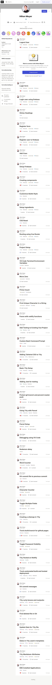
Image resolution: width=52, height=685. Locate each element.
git (21, 399)
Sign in (40, 76)
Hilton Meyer (22, 39)
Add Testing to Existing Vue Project (34, 328)
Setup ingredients (27, 207)
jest (21, 384)
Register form (25, 126)
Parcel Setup (25, 424)
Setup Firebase (25, 167)
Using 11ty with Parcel (28, 411)
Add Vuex (23, 153)
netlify (27, 560)
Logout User (24, 42)
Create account (46, 2)
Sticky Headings (26, 113)
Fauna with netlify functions (31, 316)
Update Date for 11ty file (29, 627)
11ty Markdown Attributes (30, 654)
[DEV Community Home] (2, 2)
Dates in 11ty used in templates (32, 641)
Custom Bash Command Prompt (32, 341)
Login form (24, 86)
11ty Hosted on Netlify (28, 558)
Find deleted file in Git (28, 614)
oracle (24, 670)
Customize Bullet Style (29, 194)
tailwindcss (31, 356)
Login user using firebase (30, 99)
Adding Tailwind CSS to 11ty (31, 355)
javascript (30, 44)
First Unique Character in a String (33, 303)
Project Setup (25, 247)
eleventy (22, 356)
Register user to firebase (29, 140)
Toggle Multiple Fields (28, 503)
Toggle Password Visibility (30, 544)
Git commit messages (28, 587)
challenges (28, 292)
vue (21, 44)
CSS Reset (24, 221)
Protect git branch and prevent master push (35, 396)
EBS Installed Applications (30, 668)
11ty (26, 356)
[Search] (6, 2)
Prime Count (25, 290)
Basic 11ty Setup (26, 368)
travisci (22, 532)
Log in (37, 2)
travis (30, 575)
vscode (22, 265)
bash (21, 343)
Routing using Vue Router (30, 234)
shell (25, 343)
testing (25, 330)
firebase (36, 44)
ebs (21, 670)
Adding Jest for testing (29, 382)
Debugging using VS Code (30, 438)
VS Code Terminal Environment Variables (32, 262)
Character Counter (27, 490)
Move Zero (24, 277)
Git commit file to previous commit (33, 476)
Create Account (33, 72)
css (21, 115)
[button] (4, 33)
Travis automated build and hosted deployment (33, 572)
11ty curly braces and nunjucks (32, 600)
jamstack (31, 602)
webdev (25, 44)
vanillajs (33, 305)
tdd (29, 330)
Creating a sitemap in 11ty (30, 517)
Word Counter (25, 463)
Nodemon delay (26, 449)
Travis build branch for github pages (34, 531)
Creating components (28, 180)
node (21, 451)
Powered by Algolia (28, 2)
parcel (30, 412)
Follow (44, 11)
